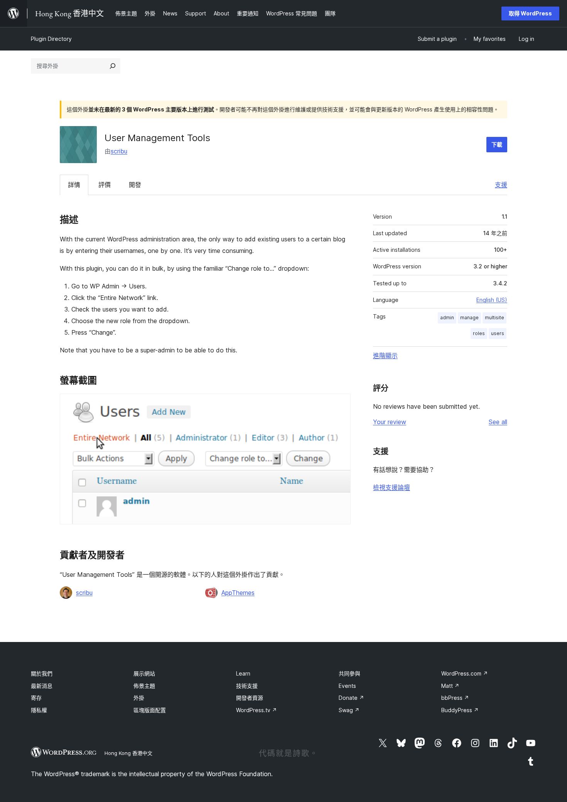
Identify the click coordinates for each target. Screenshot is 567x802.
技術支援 (247, 685)
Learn (243, 673)
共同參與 (349, 673)
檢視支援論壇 (391, 487)
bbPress (455, 697)
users (497, 333)
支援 (501, 185)
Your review (389, 422)
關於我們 (41, 673)
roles (479, 333)
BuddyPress (460, 710)
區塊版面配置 (149, 710)
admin (447, 317)
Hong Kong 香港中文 (128, 753)
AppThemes (238, 592)
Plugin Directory (51, 38)
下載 (496, 144)
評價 (104, 185)
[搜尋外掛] (112, 66)
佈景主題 (144, 685)
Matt (450, 685)
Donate (351, 697)
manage (469, 317)
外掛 (138, 697)
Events (347, 685)
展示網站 (144, 673)
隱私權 (39, 710)
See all (498, 422)
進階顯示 (385, 355)
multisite (494, 317)
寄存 (36, 697)
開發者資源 (249, 697)
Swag (349, 710)
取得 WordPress (530, 13)
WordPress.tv (256, 710)
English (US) (491, 300)
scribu (119, 151)
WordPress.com (464, 673)
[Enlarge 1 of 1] (340, 404)
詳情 (74, 185)
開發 (135, 185)
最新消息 (41, 685)
